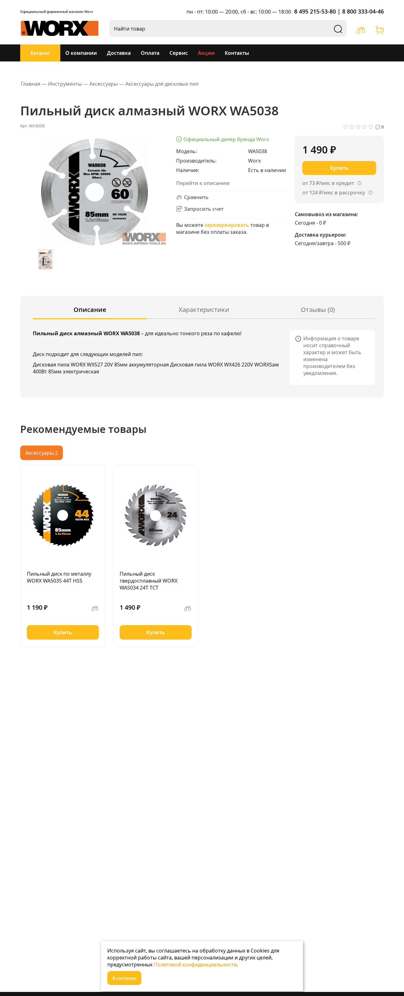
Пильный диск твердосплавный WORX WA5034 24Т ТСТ (148, 580)
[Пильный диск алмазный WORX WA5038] (45, 259)
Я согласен (124, 978)
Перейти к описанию (203, 183)
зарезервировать (227, 225)
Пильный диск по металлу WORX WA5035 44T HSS (59, 577)
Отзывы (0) (318, 309)
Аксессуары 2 (41, 452)
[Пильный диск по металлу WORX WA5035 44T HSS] (63, 515)
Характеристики (204, 309)
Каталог (40, 52)
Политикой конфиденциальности (195, 964)
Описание (90, 309)
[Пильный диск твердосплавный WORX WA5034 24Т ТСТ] (155, 515)
